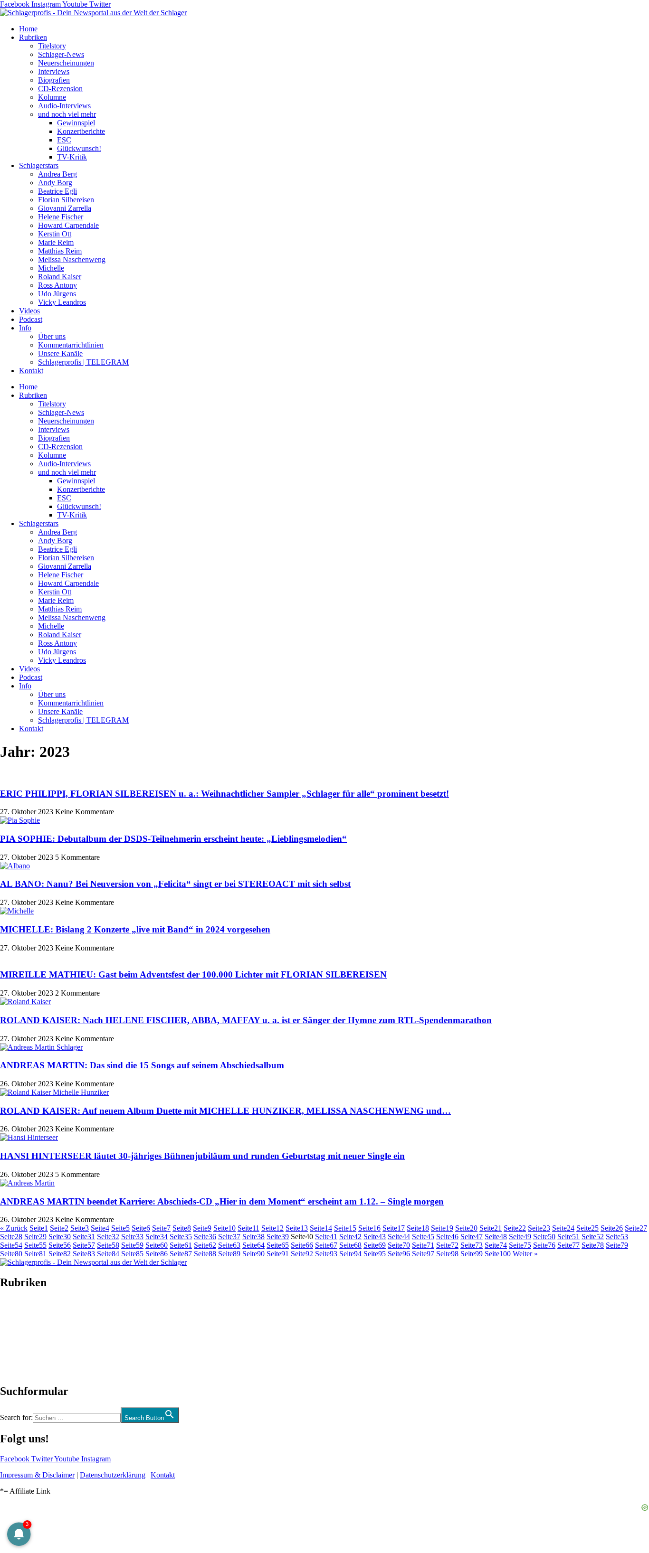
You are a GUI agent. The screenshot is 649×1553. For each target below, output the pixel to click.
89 (229, 1254)
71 (423, 1245)
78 (593, 1245)
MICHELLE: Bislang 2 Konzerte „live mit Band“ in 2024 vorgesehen (135, 929)
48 (496, 1237)
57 (84, 1245)
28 (11, 1237)
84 (108, 1254)
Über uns (52, 336)
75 (520, 1245)
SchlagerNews (22, 1311)
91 (278, 1254)
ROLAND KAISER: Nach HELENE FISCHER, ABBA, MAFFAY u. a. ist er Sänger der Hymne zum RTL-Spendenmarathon (246, 1020)
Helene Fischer (60, 217)
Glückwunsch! (79, 148)
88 (205, 1254)
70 (399, 1245)
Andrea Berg (57, 174)
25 (587, 1228)
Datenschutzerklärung (112, 1475)
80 (11, 1254)
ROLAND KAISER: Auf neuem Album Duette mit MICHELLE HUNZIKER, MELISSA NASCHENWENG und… (225, 1111)
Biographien (18, 1337)
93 (326, 1254)
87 (181, 1254)
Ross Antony (57, 285)
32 (108, 1237)
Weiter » (525, 1254)
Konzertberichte (81, 131)
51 (568, 1237)
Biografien (54, 80)
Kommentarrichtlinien (71, 345)
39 (278, 1237)
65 (278, 1245)
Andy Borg (55, 183)
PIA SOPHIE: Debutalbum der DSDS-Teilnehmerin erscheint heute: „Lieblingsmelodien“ (173, 839)
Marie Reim (56, 242)
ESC (64, 140)
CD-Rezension (60, 89)
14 (321, 1228)
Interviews (53, 71)
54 (11, 1245)
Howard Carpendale (68, 225)
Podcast (30, 319)
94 (350, 1254)
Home (28, 29)
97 (423, 1254)
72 (447, 1245)
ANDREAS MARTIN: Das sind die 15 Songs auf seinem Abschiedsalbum (142, 1065)
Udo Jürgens (57, 294)
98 (447, 1254)
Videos (29, 311)
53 (617, 1237)
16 (369, 1228)
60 (156, 1245)
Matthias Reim (60, 251)
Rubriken (33, 37)
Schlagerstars (38, 165)
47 (471, 1237)
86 (156, 1254)
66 (302, 1245)
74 (496, 1245)
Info (25, 328)
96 (399, 1254)
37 (229, 1237)
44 (399, 1237)
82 (59, 1254)
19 (442, 1228)
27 (636, 1228)
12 (272, 1228)
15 (345, 1228)
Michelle (51, 268)
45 (423, 1237)
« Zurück (14, 1228)
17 (393, 1228)
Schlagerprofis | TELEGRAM (83, 362)
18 (418, 1228)
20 (466, 1228)
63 (229, 1245)
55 (35, 1245)
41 (326, 1237)
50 (544, 1237)
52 (593, 1237)
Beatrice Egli (57, 191)
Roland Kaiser (59, 277)
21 (490, 1228)
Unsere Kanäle (60, 353)
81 (35, 1254)
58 (108, 1245)
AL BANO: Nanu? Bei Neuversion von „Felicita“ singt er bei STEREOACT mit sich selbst (175, 884)
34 (156, 1237)
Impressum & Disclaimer (37, 1475)
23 (539, 1228)
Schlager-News (61, 54)
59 (132, 1245)
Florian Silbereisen (66, 200)
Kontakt (31, 371)
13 (297, 1228)
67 (326, 1245)
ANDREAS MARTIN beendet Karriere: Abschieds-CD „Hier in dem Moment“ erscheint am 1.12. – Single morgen (222, 1201)
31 (84, 1237)
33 (132, 1237)
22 (515, 1228)
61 (181, 1245)
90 (253, 1254)
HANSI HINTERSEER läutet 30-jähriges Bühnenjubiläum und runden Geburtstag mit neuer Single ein (202, 1156)
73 (471, 1245)
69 (374, 1245)
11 (248, 1228)
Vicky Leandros (62, 302)
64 (253, 1245)
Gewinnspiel (76, 123)
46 (447, 1237)
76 (544, 1245)
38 (253, 1237)
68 (350, 1245)
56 (59, 1245)
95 (374, 1254)
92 (302, 1254)
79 (617, 1245)
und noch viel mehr (67, 114)
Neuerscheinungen (66, 63)
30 (59, 1237)
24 (563, 1228)
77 (568, 1245)
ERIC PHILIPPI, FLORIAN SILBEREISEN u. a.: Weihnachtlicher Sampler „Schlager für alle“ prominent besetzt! (224, 794)
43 (374, 1237)
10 (224, 1228)
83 (84, 1254)
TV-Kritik (72, 157)
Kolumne (52, 97)
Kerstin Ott (54, 234)
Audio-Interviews (64, 106)
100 (498, 1254)
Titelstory (52, 46)
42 (350, 1237)
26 (612, 1228)
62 (205, 1245)
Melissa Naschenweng (71, 259)
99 (471, 1254)
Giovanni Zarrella (64, 208)
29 (35, 1237)
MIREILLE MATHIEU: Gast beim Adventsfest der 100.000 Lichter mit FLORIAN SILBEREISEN (193, 974)
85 (132, 1254)
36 (205, 1237)
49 (520, 1237)
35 (181, 1237)
